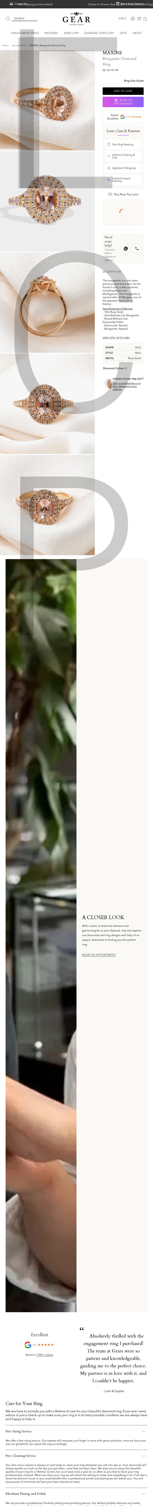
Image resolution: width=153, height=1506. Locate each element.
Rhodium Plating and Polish (26, 1494)
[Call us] (137, 248)
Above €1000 (19, 45)
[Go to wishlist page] (139, 18)
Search (19, 18)
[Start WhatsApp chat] (125, 248)
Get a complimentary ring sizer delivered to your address (127, 386)
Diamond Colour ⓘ (115, 368)
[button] (25, 33)
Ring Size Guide (134, 80)
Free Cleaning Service (21, 1456)
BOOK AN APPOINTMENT (123, 102)
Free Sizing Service (19, 1431)
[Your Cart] (145, 18)
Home (5, 45)
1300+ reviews (45, 1354)
